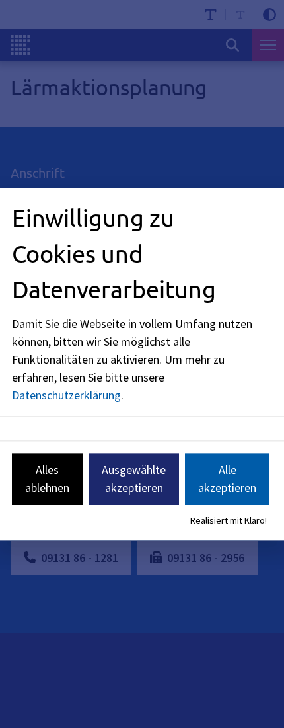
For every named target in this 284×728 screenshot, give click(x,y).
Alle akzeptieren (227, 478)
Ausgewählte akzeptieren (134, 478)
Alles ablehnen (47, 478)
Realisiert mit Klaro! (228, 521)
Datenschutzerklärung (66, 395)
